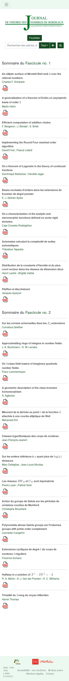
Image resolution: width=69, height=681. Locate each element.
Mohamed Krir (10, 420)
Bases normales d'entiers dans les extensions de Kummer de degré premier (32, 192)
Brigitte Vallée (26, 273)
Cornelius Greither (12, 327)
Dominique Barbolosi (14, 174)
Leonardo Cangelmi (13, 533)
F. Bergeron (8, 126)
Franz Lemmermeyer (13, 372)
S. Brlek (34, 126)
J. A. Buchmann (11, 347)
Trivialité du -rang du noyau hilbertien (25, 595)
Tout (43, 45)
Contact (50, 673)
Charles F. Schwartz (13, 82)
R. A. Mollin (8, 578)
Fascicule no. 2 (38, 312)
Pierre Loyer (9, 485)
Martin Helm (9, 106)
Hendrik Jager (36, 174)
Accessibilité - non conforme (31, 670)
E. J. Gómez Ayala (12, 198)
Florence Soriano (12, 558)
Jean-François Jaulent (14, 440)
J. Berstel (22, 126)
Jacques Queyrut (11, 293)
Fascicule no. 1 (38, 63)
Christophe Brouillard (14, 509)
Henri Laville (9, 273)
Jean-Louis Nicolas (32, 464)
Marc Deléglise (10, 464)
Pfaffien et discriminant (16, 289)
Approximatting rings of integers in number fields (32, 343)
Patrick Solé (25, 485)
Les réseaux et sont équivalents (28, 481)
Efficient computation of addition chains (26, 122)
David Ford (8, 150)
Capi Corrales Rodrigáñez (17, 225)
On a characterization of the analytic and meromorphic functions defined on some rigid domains (30, 217)
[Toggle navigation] (6, 4)
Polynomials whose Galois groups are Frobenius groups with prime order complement (31, 527)
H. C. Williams (51, 578)
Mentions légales (34, 673)
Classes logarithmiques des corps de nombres (30, 436)
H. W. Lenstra (29, 347)
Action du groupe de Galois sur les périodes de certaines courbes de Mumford (30, 503)
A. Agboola (8, 395)
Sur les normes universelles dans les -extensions (33, 323)
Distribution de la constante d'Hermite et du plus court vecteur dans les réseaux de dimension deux (32, 267)
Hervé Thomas (10, 599)
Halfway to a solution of (27, 574)
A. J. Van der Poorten (29, 578)
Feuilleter (34, 38)
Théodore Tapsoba (12, 249)
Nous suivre (56, 670)
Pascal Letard (24, 150)
